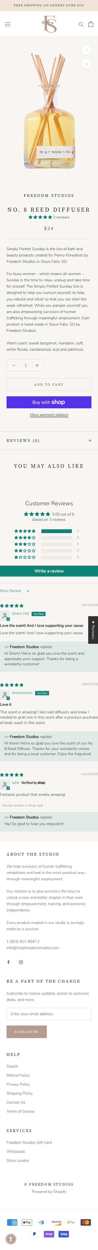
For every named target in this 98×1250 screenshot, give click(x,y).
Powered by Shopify (49, 1191)
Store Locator (18, 1160)
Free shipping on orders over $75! (49, 5)
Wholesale (16, 1151)
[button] (41, 217)
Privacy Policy (18, 1084)
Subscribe (26, 1032)
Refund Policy (18, 1075)
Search (12, 1066)
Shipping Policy (20, 1093)
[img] (11, 605)
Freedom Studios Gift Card (29, 1142)
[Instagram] (21, 962)
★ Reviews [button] (93, 629)
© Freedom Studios (49, 1184)
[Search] (81, 24)
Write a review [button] (49, 571)
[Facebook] (8, 962)
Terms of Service (20, 1111)
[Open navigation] (7, 24)
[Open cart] (90, 24)
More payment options (49, 414)
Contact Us (16, 1102)
